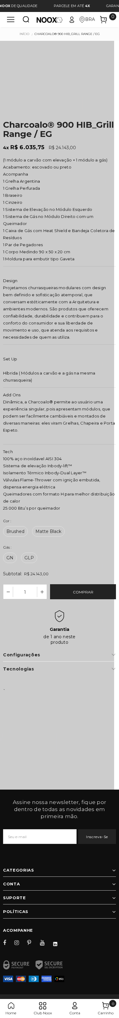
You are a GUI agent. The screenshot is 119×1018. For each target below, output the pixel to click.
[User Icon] (72, 20)
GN (9, 558)
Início (24, 34)
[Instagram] (19, 942)
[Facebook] (8, 942)
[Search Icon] (26, 20)
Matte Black (48, 531)
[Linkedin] (58, 942)
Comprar (83, 592)
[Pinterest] (32, 942)
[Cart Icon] (103, 19)
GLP (29, 558)
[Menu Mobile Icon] (10, 19)
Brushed (15, 531)
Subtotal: (12, 574)
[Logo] (50, 19)
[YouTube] (45, 942)
